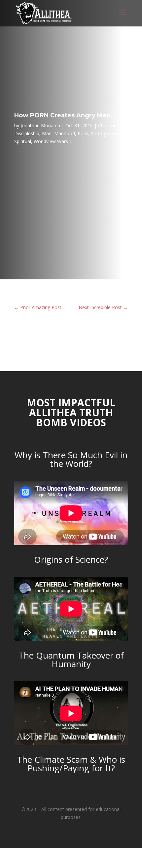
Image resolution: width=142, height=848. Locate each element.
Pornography (104, 133)
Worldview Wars (51, 141)
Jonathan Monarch (40, 125)
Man (47, 133)
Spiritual (22, 141)
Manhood (64, 133)
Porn (83, 133)
